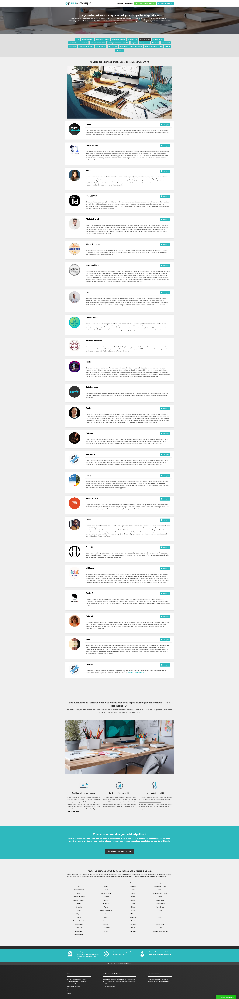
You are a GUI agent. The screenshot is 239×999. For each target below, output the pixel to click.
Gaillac (106, 917)
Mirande (133, 910)
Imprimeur (155, 43)
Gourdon (105, 921)
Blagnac (78, 914)
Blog (68, 988)
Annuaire (69, 979)
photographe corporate (86, 46)
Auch (78, 893)
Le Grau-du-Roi (133, 883)
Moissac (133, 914)
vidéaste (167, 46)
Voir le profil (165, 125)
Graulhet (106, 924)
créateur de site (158, 39)
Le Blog (120, 3)
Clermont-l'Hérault (105, 893)
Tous (77, 39)
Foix (106, 914)
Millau (133, 907)
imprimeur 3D (166, 43)
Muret (133, 921)
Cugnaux (106, 903)
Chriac (106, 890)
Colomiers (106, 896)
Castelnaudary (79, 931)
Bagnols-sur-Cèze (78, 900)
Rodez (160, 896)
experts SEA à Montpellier (136, 673)
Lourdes (133, 896)
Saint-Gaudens (160, 903)
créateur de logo (145, 39)
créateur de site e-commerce (78, 43)
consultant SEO (132, 39)
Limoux (133, 890)
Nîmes (133, 927)
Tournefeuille (160, 924)
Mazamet (133, 900)
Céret (106, 886)
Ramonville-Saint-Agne (160, 893)
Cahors (79, 917)
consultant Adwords (118, 39)
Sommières (160, 914)
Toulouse (160, 921)
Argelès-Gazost (79, 890)
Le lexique (69, 993)
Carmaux (79, 927)
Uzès (160, 927)
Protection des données (73, 984)
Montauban (133, 917)
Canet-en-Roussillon (79, 921)
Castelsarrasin (79, 934)
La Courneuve (106, 927)
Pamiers (133, 931)
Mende (133, 903)
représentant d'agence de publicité (131, 46)
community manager (102, 39)
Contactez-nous (71, 991)
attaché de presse (87, 39)
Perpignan (160, 883)
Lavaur (106, 931)
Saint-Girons (160, 907)
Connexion (129, 3)
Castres (106, 883)
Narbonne (133, 924)
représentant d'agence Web (153, 46)
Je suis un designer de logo (119, 851)
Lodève (133, 893)
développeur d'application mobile (118, 43)
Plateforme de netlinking (73, 986)
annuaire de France (73, 811)
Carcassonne (79, 924)
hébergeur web (144, 43)
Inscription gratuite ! (165, 3)
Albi (79, 883)
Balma (79, 903)
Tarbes (160, 917)
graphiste (134, 43)
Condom (105, 900)
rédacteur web (112, 46)
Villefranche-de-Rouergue (160, 931)
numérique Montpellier (109, 986)
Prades (160, 890)
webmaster (119, 50)
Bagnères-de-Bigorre (79, 896)
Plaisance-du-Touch (160, 886)
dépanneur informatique (98, 43)
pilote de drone (100, 46)
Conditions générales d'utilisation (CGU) (77, 981)
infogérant (72, 46)
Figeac (106, 907)
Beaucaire (79, 907)
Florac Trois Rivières (106, 910)
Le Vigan (133, 886)
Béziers (79, 910)
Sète (160, 910)
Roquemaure (160, 900)
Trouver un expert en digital (145, 3)
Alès (79, 886)
